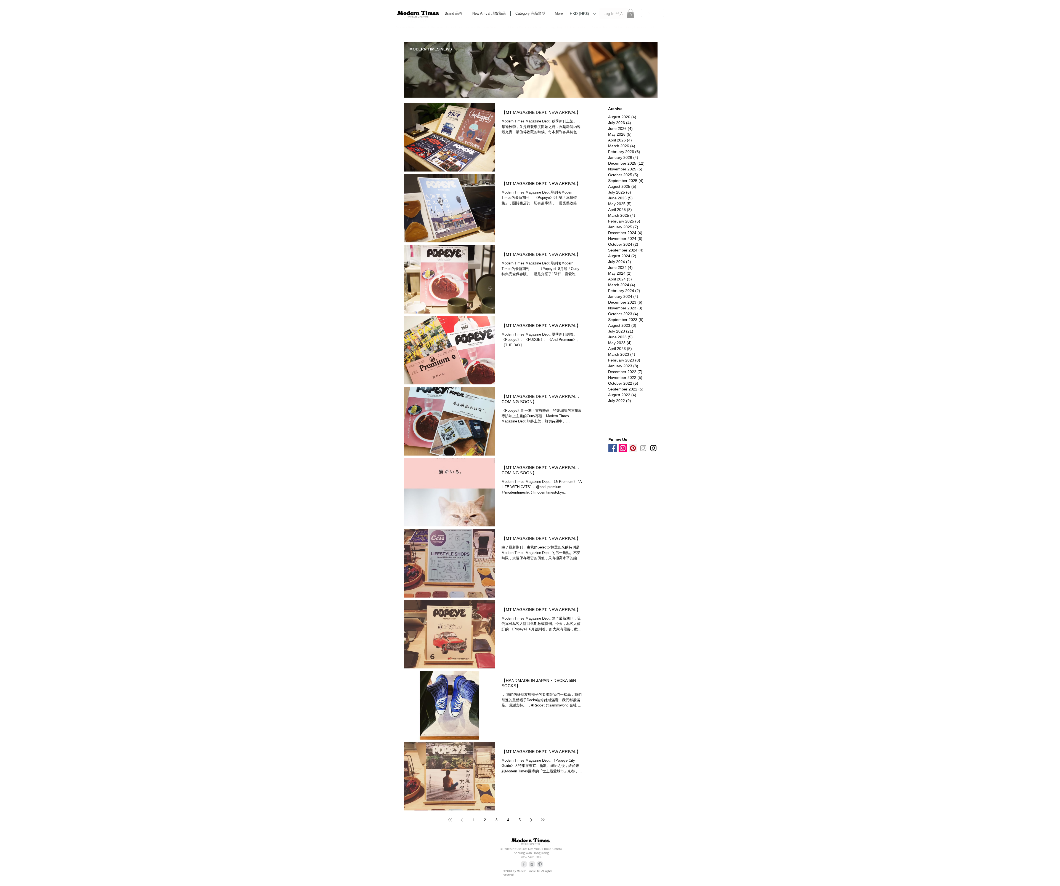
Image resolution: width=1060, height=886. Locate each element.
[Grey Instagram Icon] (643, 448)
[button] (583, 13)
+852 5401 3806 (531, 857)
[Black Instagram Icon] (653, 448)
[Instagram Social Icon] (623, 448)
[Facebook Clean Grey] (524, 864)
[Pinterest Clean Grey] (540, 864)
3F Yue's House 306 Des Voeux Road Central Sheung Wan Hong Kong (531, 851)
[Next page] (531, 820)
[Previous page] (462, 820)
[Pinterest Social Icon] (633, 448)
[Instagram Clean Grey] (532, 864)
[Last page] (543, 820)
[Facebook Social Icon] (612, 448)
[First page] (450, 820)
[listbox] (583, 13)
